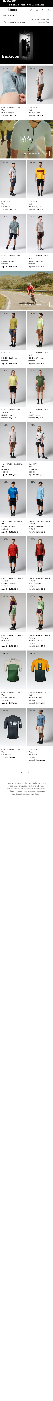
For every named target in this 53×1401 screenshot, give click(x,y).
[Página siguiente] (31, 772)
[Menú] (4, 10)
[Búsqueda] (31, 10)
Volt (3, 110)
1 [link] (21, 772)
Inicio (5, 15)
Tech (31, 412)
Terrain (4, 412)
